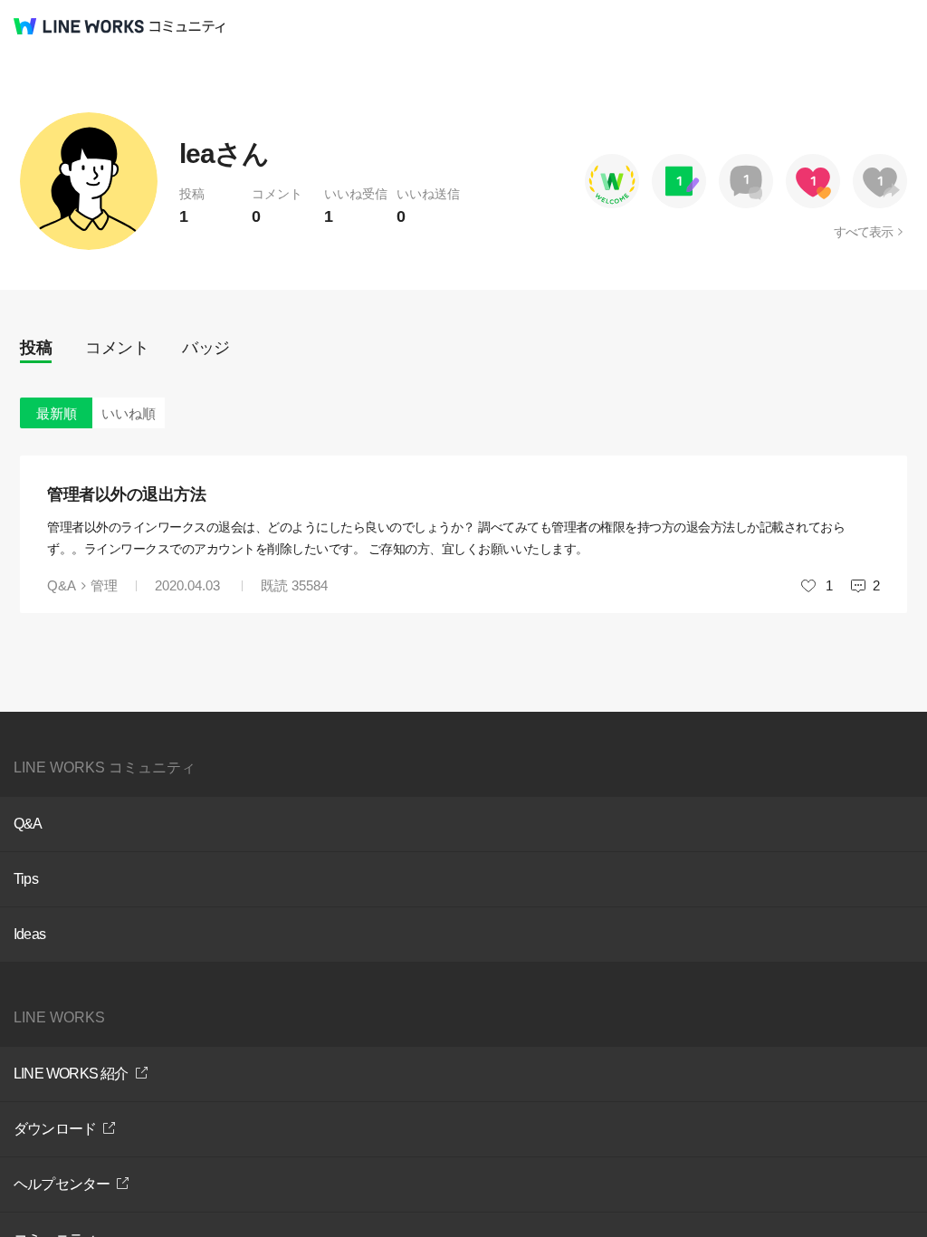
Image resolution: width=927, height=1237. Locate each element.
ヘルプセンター (62, 1184)
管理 (104, 585)
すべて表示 (863, 232)
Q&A (61, 585)
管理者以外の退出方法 (126, 494)
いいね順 (128, 413)
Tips (26, 879)
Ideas (29, 934)
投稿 (36, 348)
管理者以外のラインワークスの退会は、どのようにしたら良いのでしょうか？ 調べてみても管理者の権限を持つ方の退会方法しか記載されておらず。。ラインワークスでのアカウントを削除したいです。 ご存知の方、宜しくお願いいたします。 (446, 538)
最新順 (56, 413)
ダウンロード (55, 1128)
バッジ (206, 348)
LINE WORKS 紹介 (71, 1073)
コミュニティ (187, 27)
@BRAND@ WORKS (79, 26)
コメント (116, 348)
